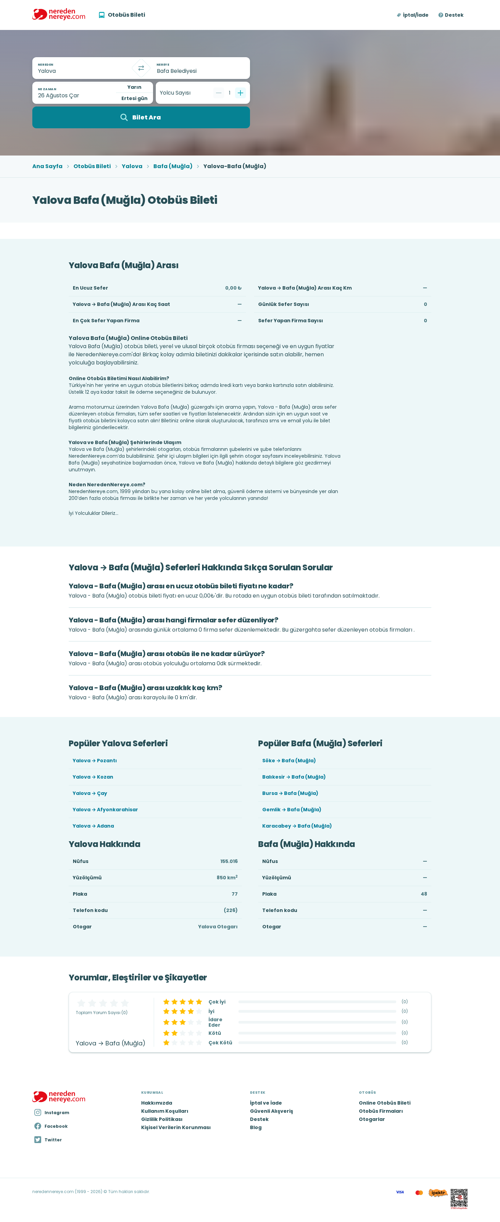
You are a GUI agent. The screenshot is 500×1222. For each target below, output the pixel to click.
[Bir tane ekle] (240, 92)
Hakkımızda (156, 1102)
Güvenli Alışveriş (271, 1111)
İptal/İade (416, 15)
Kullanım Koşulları (164, 1111)
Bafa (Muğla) (173, 166)
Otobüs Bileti (92, 166)
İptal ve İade (266, 1102)
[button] (413, 15)
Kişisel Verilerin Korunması (176, 1127)
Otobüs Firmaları (381, 1111)
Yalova (132, 166)
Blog (256, 1127)
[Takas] (141, 68)
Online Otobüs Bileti (385, 1102)
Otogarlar (372, 1119)
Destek (454, 15)
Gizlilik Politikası (162, 1119)
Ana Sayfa (47, 166)
